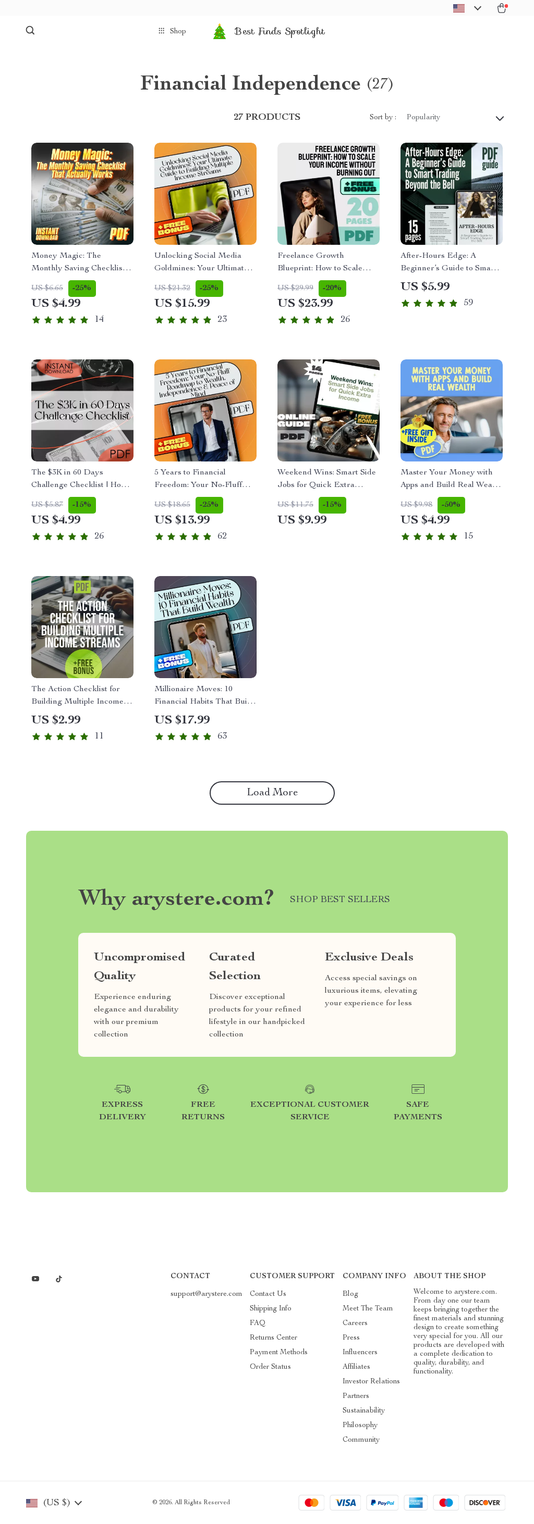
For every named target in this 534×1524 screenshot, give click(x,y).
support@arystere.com (206, 1294)
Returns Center (273, 1338)
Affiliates (356, 1367)
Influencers (360, 1352)
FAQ (257, 1323)
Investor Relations (371, 1381)
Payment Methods (279, 1352)
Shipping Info (271, 1309)
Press (351, 1338)
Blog (350, 1294)
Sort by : (383, 117)
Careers (355, 1323)
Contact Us (268, 1294)
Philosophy (360, 1425)
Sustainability (364, 1411)
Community (361, 1440)
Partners (356, 1396)
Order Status (270, 1367)
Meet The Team (368, 1309)
